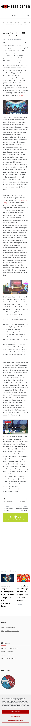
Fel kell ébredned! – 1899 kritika (8, 510)
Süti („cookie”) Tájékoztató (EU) (10, 631)
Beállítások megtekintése (15, 720)
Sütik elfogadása (15, 711)
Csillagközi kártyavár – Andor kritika (22, 510)
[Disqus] (15, 546)
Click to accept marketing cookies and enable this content (15, 427)
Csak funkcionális (15, 716)
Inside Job (22, 95)
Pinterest (10, 501)
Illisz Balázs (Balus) (17, 39)
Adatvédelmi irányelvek (17, 724)
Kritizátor (10, 651)
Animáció (5, 30)
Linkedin (22, 501)
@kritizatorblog (11, 658)
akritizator (10, 655)
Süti (9, 724)
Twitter (22, 499)
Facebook (10, 499)
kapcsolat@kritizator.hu (11, 648)
